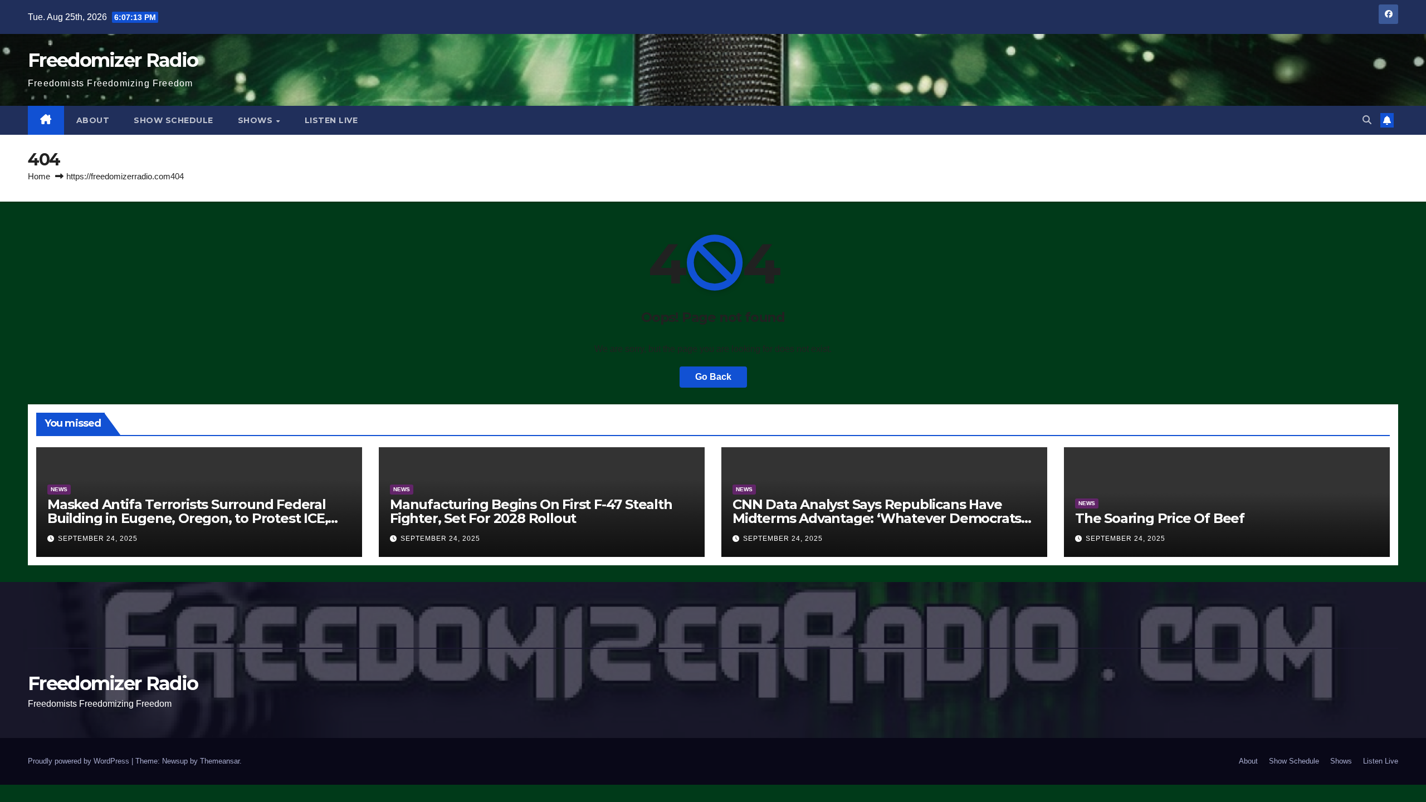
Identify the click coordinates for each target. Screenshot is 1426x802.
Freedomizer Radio (113, 60)
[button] (1366, 120)
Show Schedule (173, 120)
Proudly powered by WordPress (79, 761)
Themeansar (220, 761)
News (59, 489)
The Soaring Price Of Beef (1159, 518)
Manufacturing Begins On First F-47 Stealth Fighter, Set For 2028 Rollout (531, 511)
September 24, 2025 (98, 538)
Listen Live (331, 120)
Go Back (713, 377)
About (93, 120)
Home (39, 176)
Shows (256, 120)
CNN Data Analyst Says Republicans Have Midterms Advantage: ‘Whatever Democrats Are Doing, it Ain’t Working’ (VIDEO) (876, 518)
